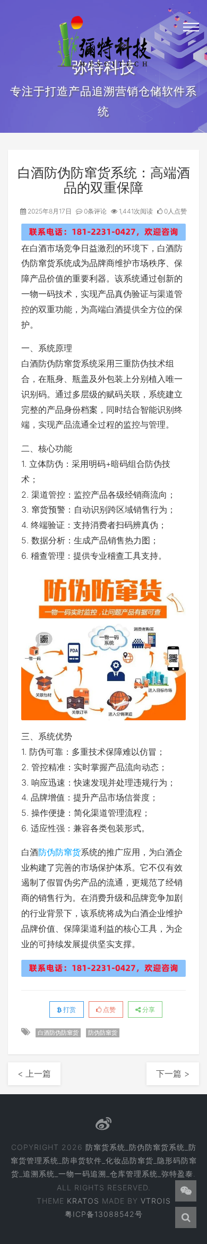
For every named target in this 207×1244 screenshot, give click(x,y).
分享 (148, 1009)
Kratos (83, 1200)
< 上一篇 (34, 1073)
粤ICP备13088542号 (104, 1214)
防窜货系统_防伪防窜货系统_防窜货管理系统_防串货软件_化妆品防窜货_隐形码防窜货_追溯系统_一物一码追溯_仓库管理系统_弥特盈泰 (104, 1160)
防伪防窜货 (59, 852)
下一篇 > (172, 1073)
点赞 (108, 1009)
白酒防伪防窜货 (58, 1032)
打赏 (69, 1009)
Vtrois (156, 1200)
